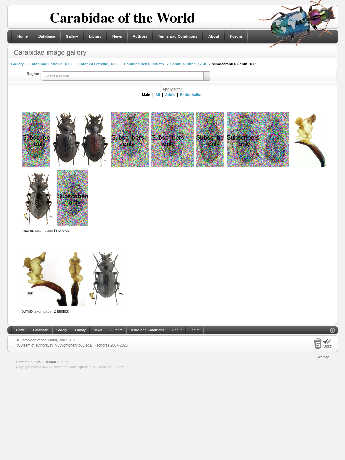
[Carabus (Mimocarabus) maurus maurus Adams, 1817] (80, 167)
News (117, 36)
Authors (140, 36)
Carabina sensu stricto (144, 64)
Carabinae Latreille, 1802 (50, 64)
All (157, 95)
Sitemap (323, 357)
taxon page (44, 230)
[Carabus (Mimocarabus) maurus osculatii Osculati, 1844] (36, 167)
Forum (236, 36)
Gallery (72, 36)
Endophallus (191, 95)
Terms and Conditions (177, 36)
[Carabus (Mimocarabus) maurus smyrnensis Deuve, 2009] (210, 167)
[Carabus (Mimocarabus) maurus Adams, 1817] (130, 167)
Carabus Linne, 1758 (188, 64)
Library (95, 36)
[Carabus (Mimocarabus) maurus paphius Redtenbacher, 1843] (258, 167)
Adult (170, 95)
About (213, 36)
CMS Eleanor (45, 362)
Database (46, 36)
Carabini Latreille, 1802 (98, 64)
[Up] (332, 331)
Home (22, 36)
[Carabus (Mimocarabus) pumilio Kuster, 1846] (53, 306)
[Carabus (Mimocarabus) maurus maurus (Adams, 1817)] (309, 167)
